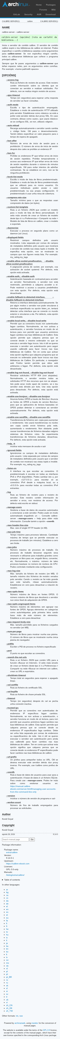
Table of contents (12, 880)
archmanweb (20, 1023)
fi (6, 923)
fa (7, 920)
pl (7, 971)
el (7, 906)
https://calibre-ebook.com (17, 863)
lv (7, 957)
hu (7, 935)
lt (6, 954)
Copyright (8, 825)
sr (7, 991)
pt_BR (9, 977)
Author (6, 814)
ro (7, 980)
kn (7, 949)
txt (17, 1016)
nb (7, 966)
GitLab (16, 14)
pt (7, 974)
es (7, 912)
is (7, 937)
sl (7, 988)
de (7, 904)
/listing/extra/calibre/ (15, 875)
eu (7, 918)
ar (7, 889)
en (7, 909)
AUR (39, 14)
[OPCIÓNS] (9, 75)
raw (21, 1016)
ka (7, 946)
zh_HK (9, 1008)
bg (7, 892)
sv (7, 994)
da (7, 901)
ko (7, 952)
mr (7, 960)
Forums (43, 10)
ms (7, 963)
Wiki (53, 10)
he (7, 929)
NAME (6, 27)
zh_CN (9, 1005)
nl (7, 968)
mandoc (34, 1023)
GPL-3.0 (46, 1030)
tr (6, 997)
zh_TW (9, 1011)
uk (7, 1000)
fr (6, 926)
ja (7, 943)
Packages (51, 5)
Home (39, 5)
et (7, 915)
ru (7, 982)
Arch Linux (16, 4)
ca (7, 895)
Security (28, 14)
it (6, 940)
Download (51, 14)
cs (7, 898)
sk (7, 985)
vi (7, 1002)
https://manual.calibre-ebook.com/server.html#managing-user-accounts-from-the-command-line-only (33, 789)
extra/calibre (11, 852)
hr (7, 932)
